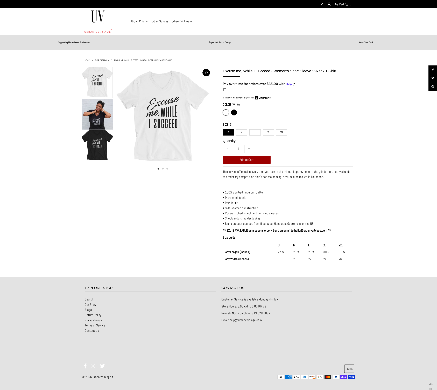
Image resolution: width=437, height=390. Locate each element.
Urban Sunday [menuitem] (159, 21)
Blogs (88, 310)
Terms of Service (95, 325)
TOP (431, 384)
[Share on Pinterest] (432, 87)
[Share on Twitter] (432, 78)
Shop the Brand (102, 60)
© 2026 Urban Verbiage (96, 377)
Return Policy (93, 315)
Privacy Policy (93, 320)
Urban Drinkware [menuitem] (182, 21)
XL (268, 132)
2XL (281, 132)
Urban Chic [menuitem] (138, 21)
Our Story (90, 304)
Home (87, 60)
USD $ (349, 369)
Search (89, 299)
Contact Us (92, 330)
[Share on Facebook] (432, 69)
